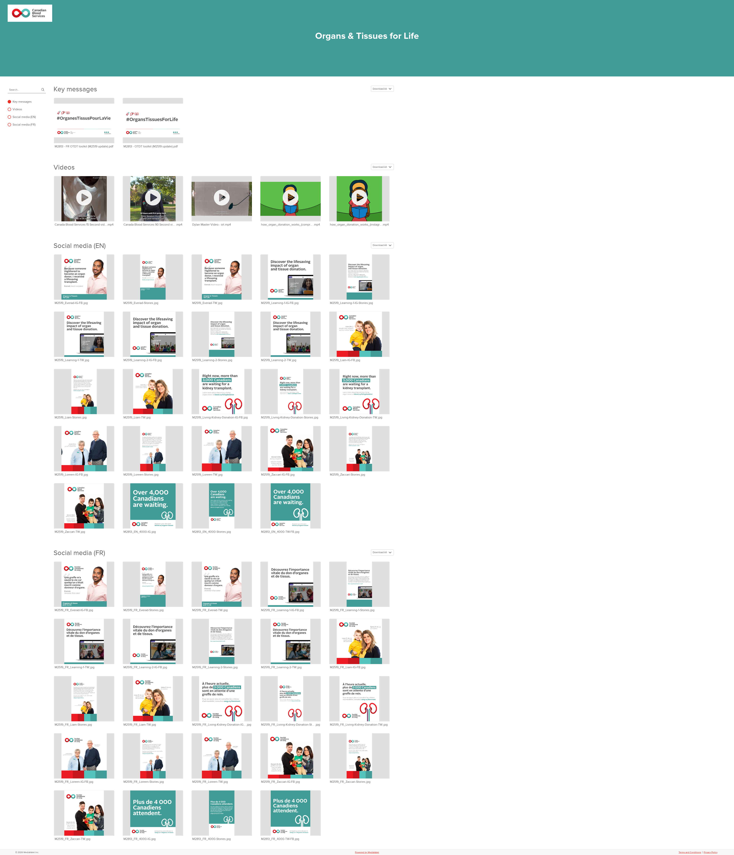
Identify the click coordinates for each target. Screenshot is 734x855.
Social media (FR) (24, 125)
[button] (391, 89)
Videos (17, 109)
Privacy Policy (711, 852)
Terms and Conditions (690, 852)
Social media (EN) (24, 117)
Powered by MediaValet (367, 852)
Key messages (22, 102)
